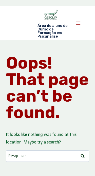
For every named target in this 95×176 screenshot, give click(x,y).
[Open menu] (78, 23)
